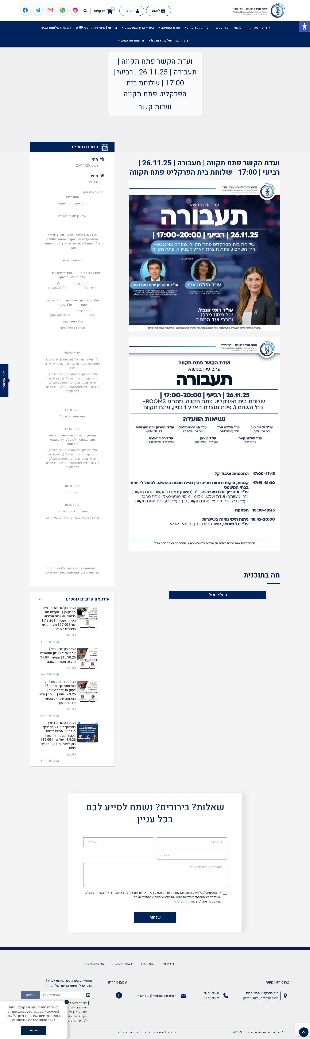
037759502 (211, 998)
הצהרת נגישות (122, 963)
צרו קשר (168, 963)
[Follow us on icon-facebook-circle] (119, 996)
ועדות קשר (221, 27)
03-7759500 (210, 993)
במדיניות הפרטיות (184, 901)
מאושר (34, 1030)
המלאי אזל (218, 595)
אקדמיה (252, 27)
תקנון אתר (147, 963)
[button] (304, 26)
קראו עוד (52, 642)
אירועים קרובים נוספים (88, 599)
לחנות (156, 10)
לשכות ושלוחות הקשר (55, 27)
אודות (266, 27)
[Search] (85, 11)
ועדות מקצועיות (198, 27)
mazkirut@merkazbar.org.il (157, 995)
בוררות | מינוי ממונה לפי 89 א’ (96, 27)
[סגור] (67, 1002)
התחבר (130, 10)
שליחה (155, 917)
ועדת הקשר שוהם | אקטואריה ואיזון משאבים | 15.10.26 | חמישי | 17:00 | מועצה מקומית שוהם (57, 655)
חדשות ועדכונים (132, 40)
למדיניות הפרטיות (39, 1015)
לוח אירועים (4, 380)
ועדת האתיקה (170, 27)
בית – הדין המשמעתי (138, 27)
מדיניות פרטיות (94, 963)
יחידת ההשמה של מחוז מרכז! (171, 40)
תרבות (238, 27)
